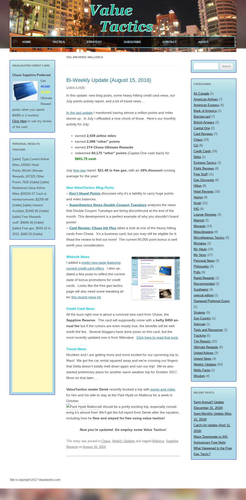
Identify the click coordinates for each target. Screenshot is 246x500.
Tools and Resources (208, 330)
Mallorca (158, 441)
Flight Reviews (204, 168)
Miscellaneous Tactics (209, 237)
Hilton (198, 186)
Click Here (19, 121)
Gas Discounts (204, 180)
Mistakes (200, 243)
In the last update (79, 113)
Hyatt (197, 203)
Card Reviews (203, 134)
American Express (206, 105)
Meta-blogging (203, 232)
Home (26, 42)
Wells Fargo (202, 370)
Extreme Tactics (205, 163)
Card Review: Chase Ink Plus (92, 228)
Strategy (94, 42)
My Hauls (200, 249)
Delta (197, 157)
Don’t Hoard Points (84, 193)
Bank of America (205, 111)
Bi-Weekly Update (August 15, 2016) (108, 80)
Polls (197, 272)
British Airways (204, 122)
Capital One (202, 128)
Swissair (199, 324)
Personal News (204, 260)
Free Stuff (201, 174)
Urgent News (202, 358)
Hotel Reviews (204, 191)
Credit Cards (202, 151)
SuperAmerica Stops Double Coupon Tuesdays (108, 205)
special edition (204, 295)
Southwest (201, 289)
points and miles (162, 389)
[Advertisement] (32, 320)
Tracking (200, 335)
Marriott (199, 220)
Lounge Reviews (205, 214)
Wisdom (199, 376)
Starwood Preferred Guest (212, 301)
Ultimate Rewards (206, 347)
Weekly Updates (123, 441)
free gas (79, 170)
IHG (196, 209)
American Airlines (206, 99)
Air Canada (201, 93)
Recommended (204, 284)
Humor (198, 197)
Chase (105, 441)
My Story (200, 255)
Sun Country (202, 318)
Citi (196, 145)
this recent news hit (86, 297)
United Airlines (204, 353)
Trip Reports (202, 341)
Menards (200, 226)
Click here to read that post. (157, 337)
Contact (170, 42)
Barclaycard (202, 116)
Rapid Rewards (204, 278)
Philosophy (201, 266)
